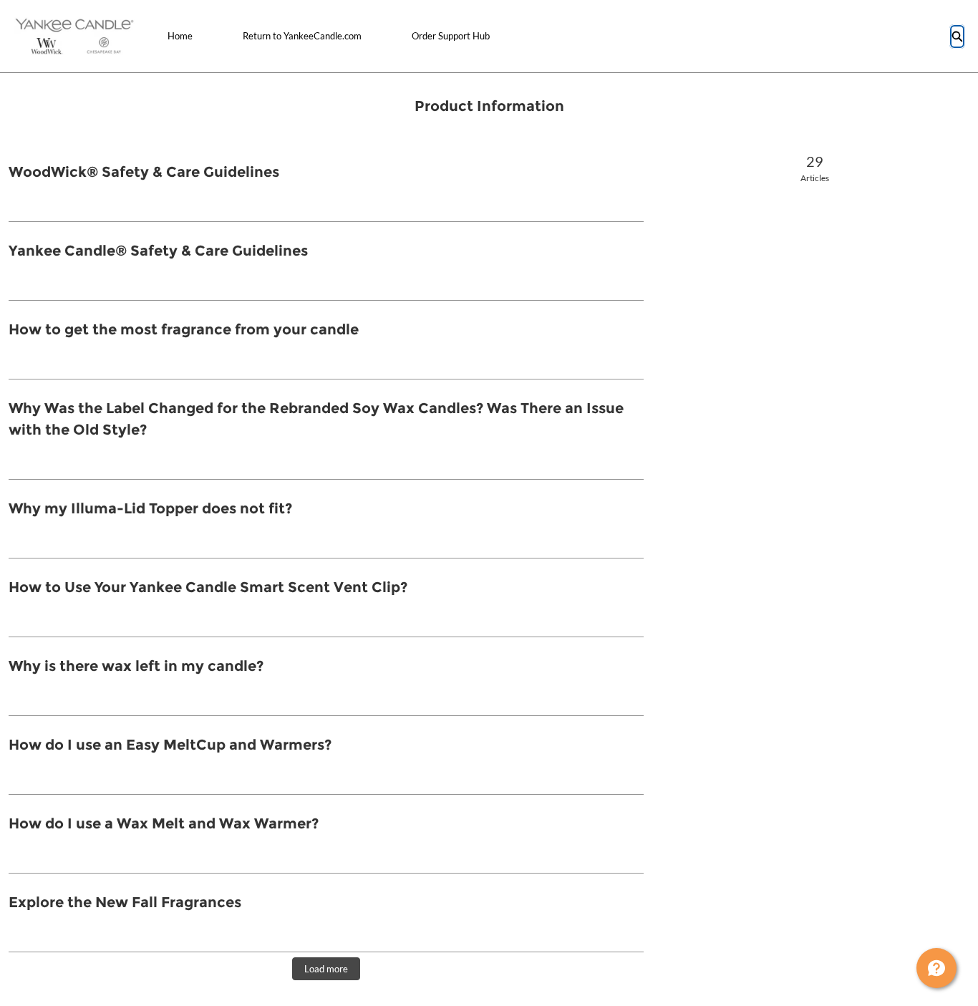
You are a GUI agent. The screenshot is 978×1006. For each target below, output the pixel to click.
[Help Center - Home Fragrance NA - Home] (74, 36)
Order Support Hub (451, 36)
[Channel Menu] (936, 968)
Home (180, 36)
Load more (326, 968)
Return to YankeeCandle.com (302, 36)
